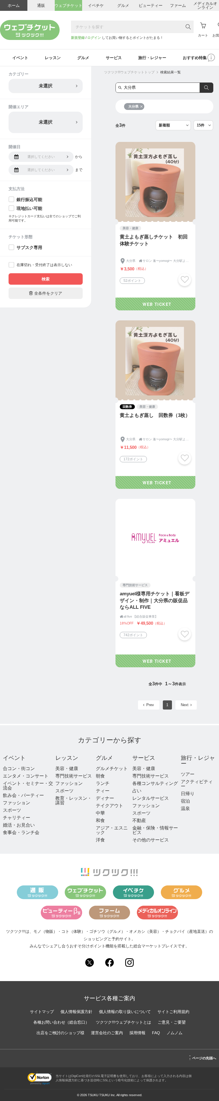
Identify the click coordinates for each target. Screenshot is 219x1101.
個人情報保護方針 (76, 1011)
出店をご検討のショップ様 (60, 1032)
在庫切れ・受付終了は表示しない (44, 265)
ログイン (94, 38)
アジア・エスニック (112, 830)
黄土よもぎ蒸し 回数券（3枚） (155, 415)
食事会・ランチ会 (21, 832)
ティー (103, 790)
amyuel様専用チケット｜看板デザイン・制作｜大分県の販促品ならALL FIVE (154, 600)
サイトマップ (42, 1011)
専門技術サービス (73, 775)
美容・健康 (66, 768)
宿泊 (185, 801)
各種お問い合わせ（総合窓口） (61, 1022)
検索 (46, 279)
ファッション (16, 802)
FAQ (156, 1032)
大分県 (133, 107)
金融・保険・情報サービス (155, 830)
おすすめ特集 (195, 57)
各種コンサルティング (155, 783)
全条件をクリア (45, 293)
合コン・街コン (19, 768)
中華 (100, 813)
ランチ (103, 783)
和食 (100, 820)
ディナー (105, 798)
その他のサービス (150, 839)
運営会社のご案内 (107, 1032)
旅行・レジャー (198, 761)
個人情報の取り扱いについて (125, 1011)
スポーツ (12, 810)
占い (136, 790)
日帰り (187, 793)
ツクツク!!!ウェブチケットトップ (129, 72)
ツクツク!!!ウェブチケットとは (123, 1022)
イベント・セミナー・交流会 (28, 785)
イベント (14, 758)
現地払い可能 (29, 208)
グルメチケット (112, 768)
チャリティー (16, 817)
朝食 (100, 775)
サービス (143, 758)
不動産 (139, 820)
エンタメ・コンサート (25, 775)
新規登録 (78, 38)
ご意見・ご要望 (172, 1022)
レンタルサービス (150, 798)
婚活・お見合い (19, 825)
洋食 (100, 839)
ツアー (187, 774)
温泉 (185, 808)
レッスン (66, 758)
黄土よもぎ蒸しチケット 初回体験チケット (154, 240)
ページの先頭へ (202, 1057)
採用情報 (137, 1032)
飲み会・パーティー (23, 795)
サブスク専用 (29, 247)
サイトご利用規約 (173, 1011)
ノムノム (174, 1032)
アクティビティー (197, 784)
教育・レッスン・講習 (73, 800)
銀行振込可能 (29, 199)
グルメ (104, 758)
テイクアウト (109, 805)
